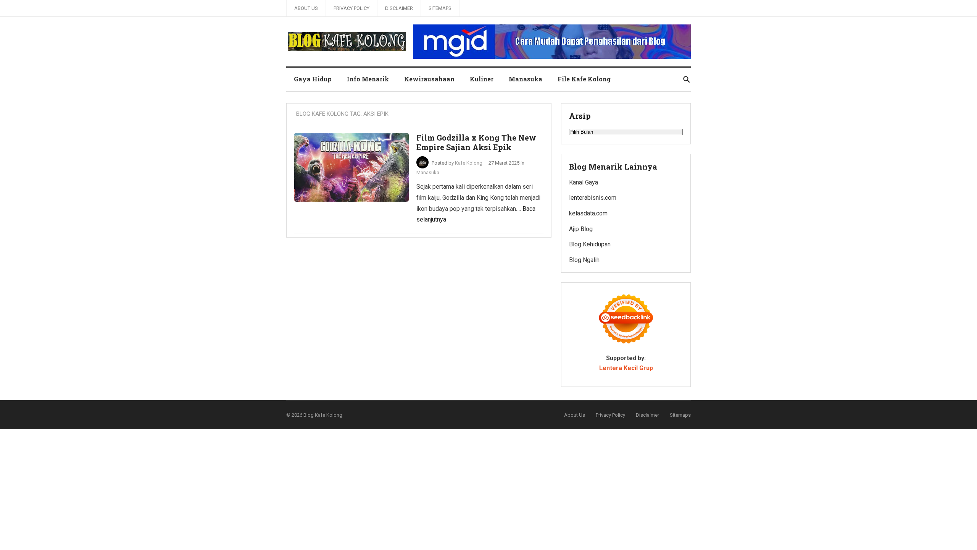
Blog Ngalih (584, 260)
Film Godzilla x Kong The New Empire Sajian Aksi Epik (476, 142)
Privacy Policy (351, 8)
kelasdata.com (588, 213)
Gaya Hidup (313, 79)
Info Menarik (368, 79)
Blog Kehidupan (590, 244)
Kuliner (481, 79)
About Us (306, 8)
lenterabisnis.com (592, 197)
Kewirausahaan (429, 79)
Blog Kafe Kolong (322, 415)
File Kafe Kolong (584, 79)
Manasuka (525, 79)
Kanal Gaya (583, 182)
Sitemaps (440, 8)
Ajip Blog (581, 229)
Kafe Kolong (468, 163)
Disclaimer (399, 8)
